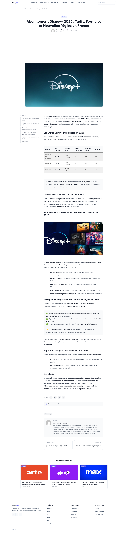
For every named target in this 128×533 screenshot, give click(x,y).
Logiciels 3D (74, 517)
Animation (49, 508)
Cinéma (25, 9)
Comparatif (74, 511)
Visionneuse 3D (75, 508)
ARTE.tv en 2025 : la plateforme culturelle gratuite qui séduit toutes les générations (33, 484)
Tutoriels (64, 2)
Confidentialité (99, 514)
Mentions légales (99, 511)
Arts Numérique (44, 2)
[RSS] (20, 514)
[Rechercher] (114, 3)
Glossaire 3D (74, 514)
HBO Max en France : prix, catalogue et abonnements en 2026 (93, 483)
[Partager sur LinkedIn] (55, 397)
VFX (48, 520)
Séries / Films (55, 2)
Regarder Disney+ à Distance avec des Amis (30, 138)
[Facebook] (16, 514)
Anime (48, 517)
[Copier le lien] (63, 397)
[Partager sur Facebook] (59, 397)
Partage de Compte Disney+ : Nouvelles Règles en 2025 (29, 133)
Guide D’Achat (81, 2)
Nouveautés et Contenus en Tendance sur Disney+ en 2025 (29, 128)
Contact (97, 508)
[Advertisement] (64, 47)
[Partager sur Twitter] (51, 397)
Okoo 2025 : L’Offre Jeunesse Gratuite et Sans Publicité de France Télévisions (64, 484)
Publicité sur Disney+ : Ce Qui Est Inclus (30, 124)
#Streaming (48, 414)
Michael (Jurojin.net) (60, 423)
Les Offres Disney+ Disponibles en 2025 (30, 119)
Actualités (34, 2)
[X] (13, 514)
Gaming (72, 2)
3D (47, 514)
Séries (48, 511)
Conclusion (25, 141)
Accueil (19, 9)
